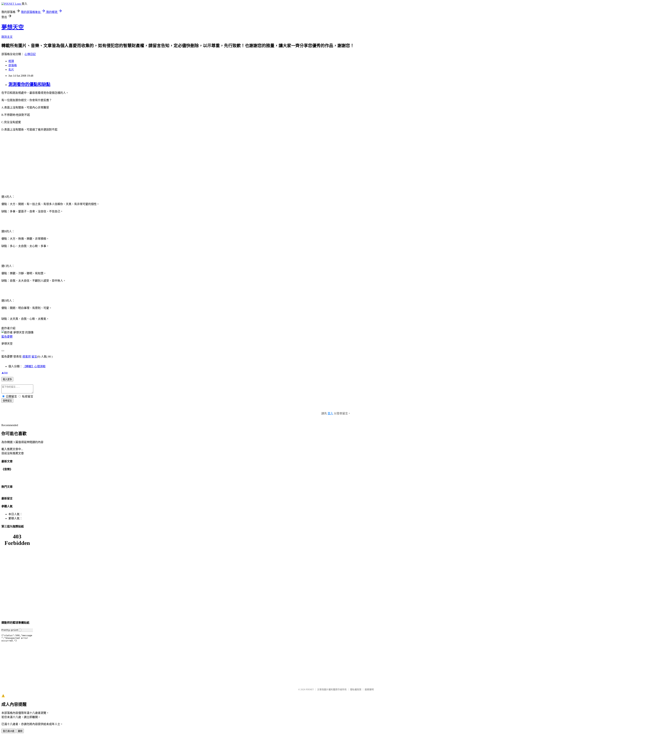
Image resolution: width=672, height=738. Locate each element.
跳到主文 (7, 36)
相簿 (11, 61)
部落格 (12, 65)
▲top (4, 372)
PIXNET (310, 689)
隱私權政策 (355, 689)
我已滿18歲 (8, 731)
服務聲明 (369, 689)
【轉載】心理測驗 (34, 366)
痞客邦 (26, 356)
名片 (11, 69)
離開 (20, 731)
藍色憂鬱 (7, 336)
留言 (34, 356)
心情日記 (30, 54)
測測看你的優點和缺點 (29, 84)
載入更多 (7, 379)
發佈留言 (7, 400)
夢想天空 (12, 27)
